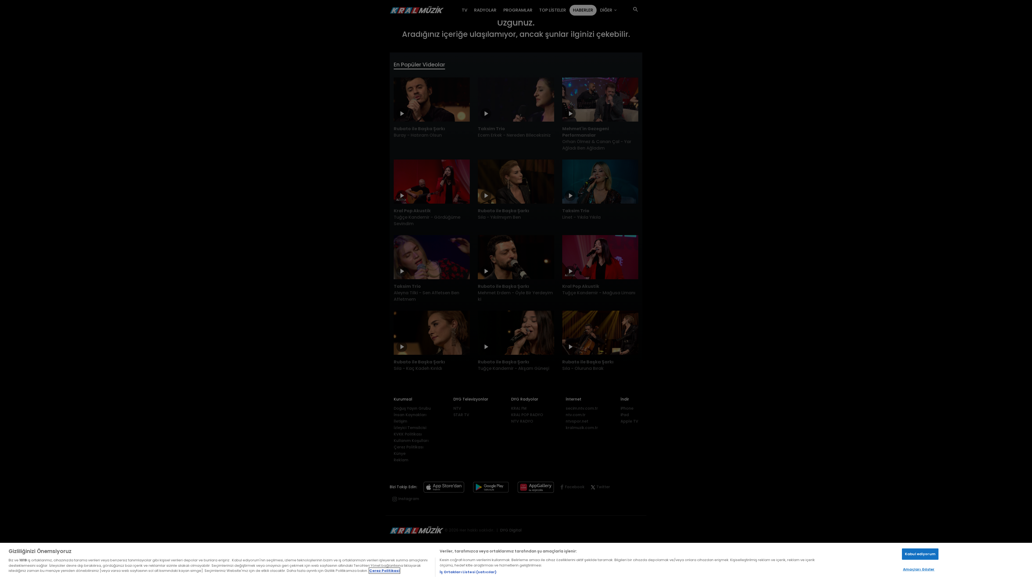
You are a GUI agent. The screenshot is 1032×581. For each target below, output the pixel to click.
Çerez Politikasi (384, 570)
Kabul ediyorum (920, 554)
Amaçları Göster (919, 569)
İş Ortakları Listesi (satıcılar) (468, 572)
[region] (516, 562)
